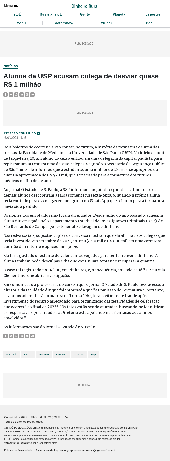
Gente (85, 14)
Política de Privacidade (18, 450)
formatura (61, 354)
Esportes (153, 14)
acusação (11, 354)
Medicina (79, 354)
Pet (149, 23)
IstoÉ (17, 14)
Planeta (119, 14)
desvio (28, 354)
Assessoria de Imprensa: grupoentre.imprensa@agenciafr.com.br (76, 450)
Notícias (10, 66)
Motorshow (63, 23)
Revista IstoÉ (51, 14)
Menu (21, 23)
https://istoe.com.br (17, 442)
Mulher (106, 23)
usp (93, 354)
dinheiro (44, 354)
